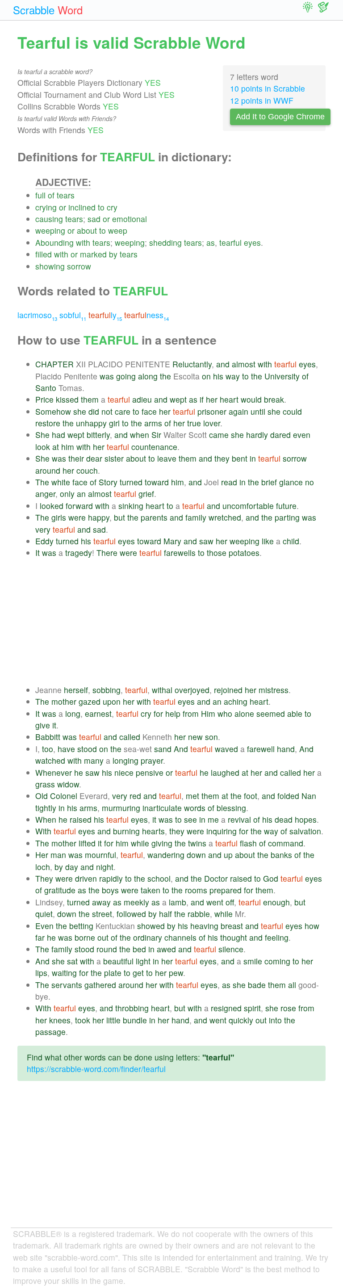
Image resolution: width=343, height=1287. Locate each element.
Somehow (53, 411)
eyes (252, 242)
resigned (226, 1008)
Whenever (53, 772)
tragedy (78, 552)
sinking (130, 505)
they (222, 458)
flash (248, 843)
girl (114, 423)
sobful (72, 314)
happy (98, 517)
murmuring (121, 807)
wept (178, 399)
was (107, 376)
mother (63, 701)
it (54, 725)
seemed (270, 713)
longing (125, 760)
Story (108, 482)
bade (257, 984)
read (229, 482)
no (309, 482)
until (258, 411)
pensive (149, 772)
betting (81, 925)
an (81, 493)
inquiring (221, 831)
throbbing (132, 1008)
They (44, 878)
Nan (308, 795)
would (251, 399)
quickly (241, 1020)
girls (58, 517)
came (219, 434)
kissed (67, 399)
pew (176, 972)
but (119, 517)
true (194, 423)
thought (233, 937)
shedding (165, 242)
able (294, 713)
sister (114, 458)
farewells (180, 552)
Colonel (63, 795)
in (253, 458)
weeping (50, 230)
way (233, 376)
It (37, 552)
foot (250, 795)
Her (41, 854)
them (90, 399)
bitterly (98, 434)
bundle (135, 1020)
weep (117, 230)
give (42, 725)
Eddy (44, 541)
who (225, 713)
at (55, 446)
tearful (230, 242)
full (40, 195)
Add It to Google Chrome (280, 116)
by (113, 254)
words (194, 807)
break (274, 399)
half (165, 913)
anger (45, 493)
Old (41, 795)
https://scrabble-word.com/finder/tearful (96, 1068)
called (129, 736)
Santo (45, 387)
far (40, 937)
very (42, 529)
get (138, 972)
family (195, 517)
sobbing (106, 689)
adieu (142, 399)
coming (277, 961)
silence (230, 949)
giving (161, 843)
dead (284, 819)
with (83, 242)
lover (211, 423)
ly (105, 314)
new (195, 736)
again (238, 411)
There (106, 552)
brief (269, 482)
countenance (154, 446)
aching (235, 701)
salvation (305, 831)
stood (87, 748)
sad (94, 218)
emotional (129, 218)
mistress (274, 689)
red (135, 795)
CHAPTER (54, 364)
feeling (277, 937)
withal (162, 689)
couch (87, 470)
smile (252, 961)
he (78, 772)
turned (131, 482)
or (62, 207)
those (216, 552)
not (107, 411)
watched (50, 760)
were (77, 517)
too (47, 748)
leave (166, 458)
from (191, 713)
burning (126, 831)
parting (287, 517)
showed (151, 925)
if (202, 399)
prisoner (211, 411)
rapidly (111, 878)
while (140, 843)
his (218, 376)
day (71, 866)
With (43, 831)
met (192, 795)
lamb (177, 902)
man (58, 854)
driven (86, 878)
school (159, 878)
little (113, 1020)
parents (154, 517)
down (196, 854)
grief (146, 493)
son (211, 736)
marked (93, 254)
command (285, 843)
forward (79, 505)
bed (139, 949)
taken (150, 890)
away (101, 902)
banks (281, 854)
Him (208, 713)
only (67, 493)
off (230, 902)
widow (68, 784)
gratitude (59, 890)
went (214, 902)
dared (280, 434)
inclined (82, 207)
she (79, 411)
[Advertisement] (180, 621)
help (172, 713)
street (102, 913)
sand (163, 748)
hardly (257, 434)
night (104, 866)
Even (44, 925)
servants (66, 984)
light (143, 961)
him (67, 446)
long (72, 713)
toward (157, 482)
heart (229, 399)
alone (244, 713)
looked (51, 505)
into (275, 1020)
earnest (98, 713)
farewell (261, 748)
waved (226, 748)
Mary (172, 541)
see (190, 819)
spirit (252, 1008)
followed (131, 913)
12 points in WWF (261, 100)
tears (66, 195)
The (42, 482)
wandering (165, 854)
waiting (64, 972)
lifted (87, 843)
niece (124, 772)
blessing (231, 807)
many (94, 760)
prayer (152, 760)
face (149, 411)
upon (112, 701)
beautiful (118, 961)
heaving (204, 925)
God (270, 878)
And (181, 748)
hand (286, 748)
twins (197, 843)
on (206, 376)
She (42, 434)
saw (206, 541)
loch (42, 866)
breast (232, 925)
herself (76, 689)
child (291, 541)
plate (112, 972)
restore (47, 423)
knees (60, 1020)
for (158, 713)
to (101, 207)
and (223, 364)
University (282, 376)
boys (110, 890)
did (93, 411)
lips (41, 972)
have (66, 748)
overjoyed (192, 689)
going (126, 376)
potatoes (244, 552)
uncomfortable (248, 505)
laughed (225, 772)
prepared (225, 890)
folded (288, 795)
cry (112, 207)
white (60, 482)
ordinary (147, 937)
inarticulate (162, 807)
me (213, 819)
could (292, 411)
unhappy (91, 423)
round (106, 949)
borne (85, 937)
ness (146, 314)
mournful (100, 854)
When (45, 819)
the (165, 376)
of (51, 195)
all (292, 984)
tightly (45, 807)
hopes (306, 819)
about (87, 230)
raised (81, 819)
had (58, 434)
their (76, 458)
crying (46, 207)
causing (49, 218)
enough (276, 902)
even (301, 434)
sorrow (79, 266)
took (82, 1020)
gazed (89, 701)
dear (94, 458)
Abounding (54, 242)
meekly (136, 902)
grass (45, 784)
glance (291, 482)
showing (50, 266)
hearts (153, 831)
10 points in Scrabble (267, 88)
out (103, 937)
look (42, 446)
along (148, 376)
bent (239, 458)
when (139, 434)
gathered (100, 984)
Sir (156, 434)
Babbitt (47, 736)
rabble (199, 913)
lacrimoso (37, 314)
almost (243, 364)
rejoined (228, 689)
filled (43, 254)
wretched (225, 517)
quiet (44, 913)
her (212, 399)
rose (288, 1008)
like (268, 541)
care (122, 411)
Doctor (216, 878)
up (228, 854)
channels (180, 937)
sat (72, 961)
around (47, 470)
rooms (196, 890)
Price (44, 399)
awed (166, 949)
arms (153, 423)
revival (239, 819)
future (286, 505)
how (312, 925)
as (210, 242)
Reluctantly (192, 364)
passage (50, 1031)
